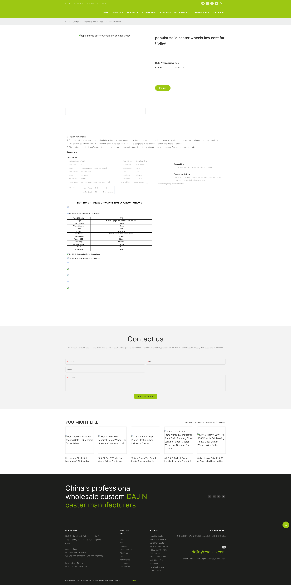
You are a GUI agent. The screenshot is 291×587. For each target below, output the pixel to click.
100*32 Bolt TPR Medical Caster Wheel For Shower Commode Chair (110, 460)
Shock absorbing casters (194, 422)
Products (221, 422)
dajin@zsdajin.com (209, 551)
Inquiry (162, 88)
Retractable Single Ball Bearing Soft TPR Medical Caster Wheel (77, 460)
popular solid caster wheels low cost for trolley (101, 22)
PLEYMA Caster (72, 22)
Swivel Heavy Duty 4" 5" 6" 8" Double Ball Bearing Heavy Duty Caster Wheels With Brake (211, 460)
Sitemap (134, 580)
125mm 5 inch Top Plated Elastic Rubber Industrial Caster (143, 460)
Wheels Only (210, 422)
